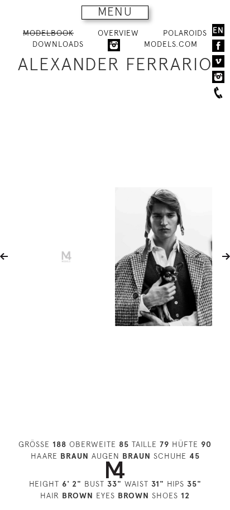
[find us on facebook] (218, 46)
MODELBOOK (48, 33)
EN (218, 30)
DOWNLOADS (58, 44)
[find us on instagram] (218, 77)
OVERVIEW (118, 33)
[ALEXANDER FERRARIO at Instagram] (114, 44)
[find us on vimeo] (218, 61)
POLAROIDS (185, 33)
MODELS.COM (171, 44)
